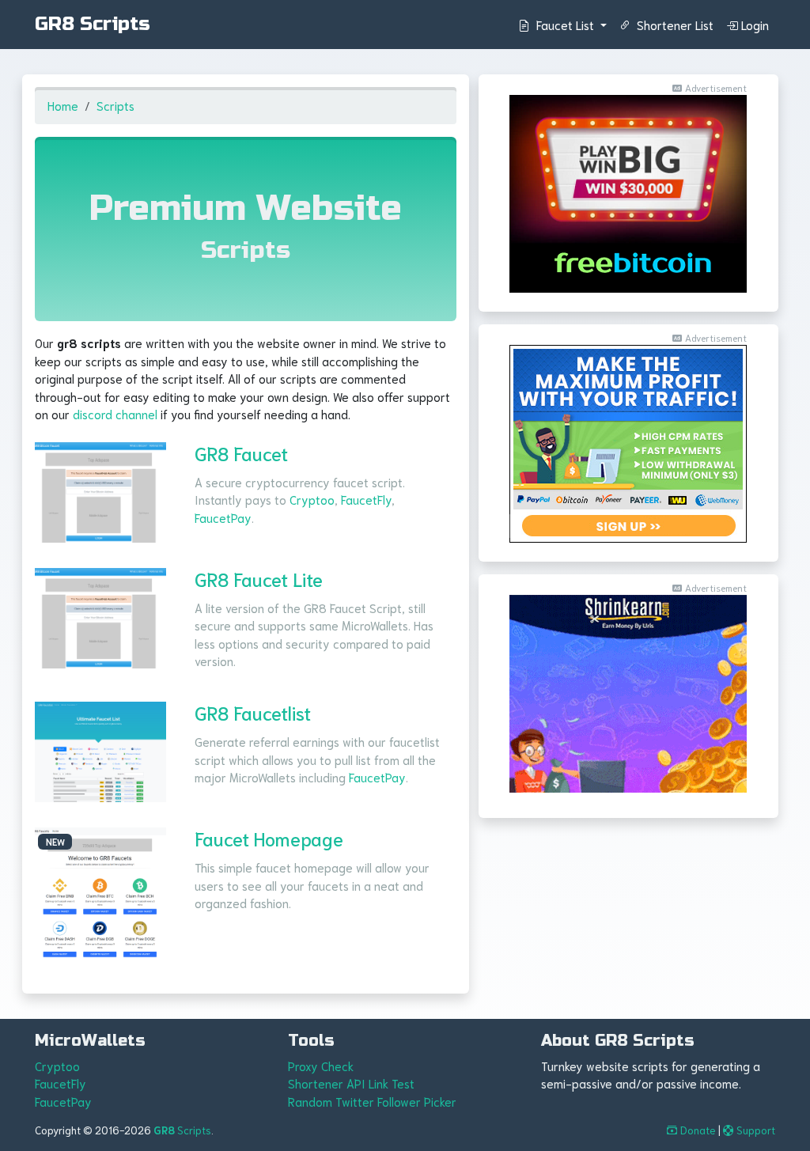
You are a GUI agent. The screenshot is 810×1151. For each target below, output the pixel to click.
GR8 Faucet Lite (259, 578)
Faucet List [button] (565, 24)
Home (62, 105)
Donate (698, 1130)
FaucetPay (223, 517)
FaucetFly (366, 499)
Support (755, 1130)
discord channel (115, 414)
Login (755, 24)
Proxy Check (321, 1065)
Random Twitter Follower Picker (372, 1101)
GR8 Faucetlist (253, 712)
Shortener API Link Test (351, 1083)
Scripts (115, 105)
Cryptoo (312, 499)
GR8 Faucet (241, 453)
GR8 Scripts (92, 24)
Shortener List (673, 24)
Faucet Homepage (269, 838)
